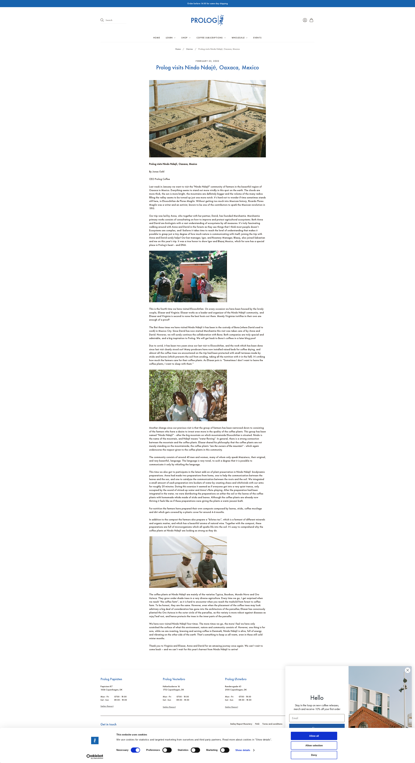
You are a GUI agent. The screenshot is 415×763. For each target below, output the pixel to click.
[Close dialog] (407, 670)
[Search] (102, 20)
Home (156, 37)
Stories (189, 48)
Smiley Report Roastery (241, 723)
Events (257, 37)
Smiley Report (107, 706)
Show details (242, 750)
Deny (314, 755)
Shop (184, 37)
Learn (169, 37)
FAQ (257, 723)
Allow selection (314, 745)
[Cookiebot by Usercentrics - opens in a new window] (95, 756)
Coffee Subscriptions (209, 37)
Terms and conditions (272, 723)
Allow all (314, 735)
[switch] (167, 750)
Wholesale (238, 37)
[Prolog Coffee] (207, 20)
